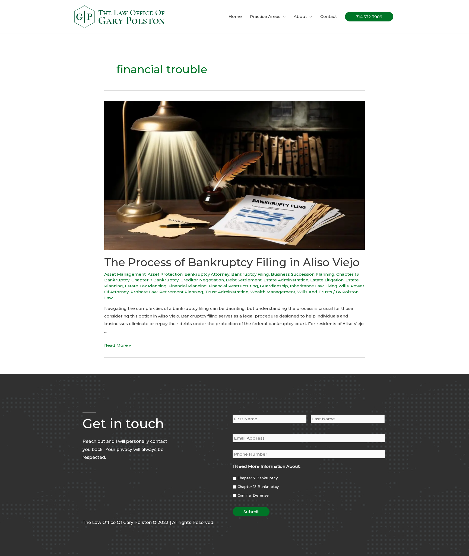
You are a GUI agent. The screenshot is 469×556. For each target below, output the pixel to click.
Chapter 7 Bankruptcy (155, 279)
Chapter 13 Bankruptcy (258, 486)
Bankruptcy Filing (250, 274)
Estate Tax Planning (146, 285)
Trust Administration (226, 291)
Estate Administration (286, 279)
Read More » (117, 345)
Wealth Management (272, 291)
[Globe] (108, 510)
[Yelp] (97, 510)
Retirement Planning (181, 291)
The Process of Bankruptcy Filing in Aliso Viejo (232, 262)
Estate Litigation (327, 279)
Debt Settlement (244, 279)
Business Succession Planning (302, 274)
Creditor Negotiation (202, 279)
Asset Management (125, 274)
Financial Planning (188, 285)
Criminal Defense (253, 495)
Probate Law (144, 291)
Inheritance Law (307, 285)
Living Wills (337, 285)
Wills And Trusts (314, 291)
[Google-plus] (85, 510)
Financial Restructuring (233, 285)
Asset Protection (165, 274)
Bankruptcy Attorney (207, 274)
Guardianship (274, 285)
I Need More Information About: (266, 466)
